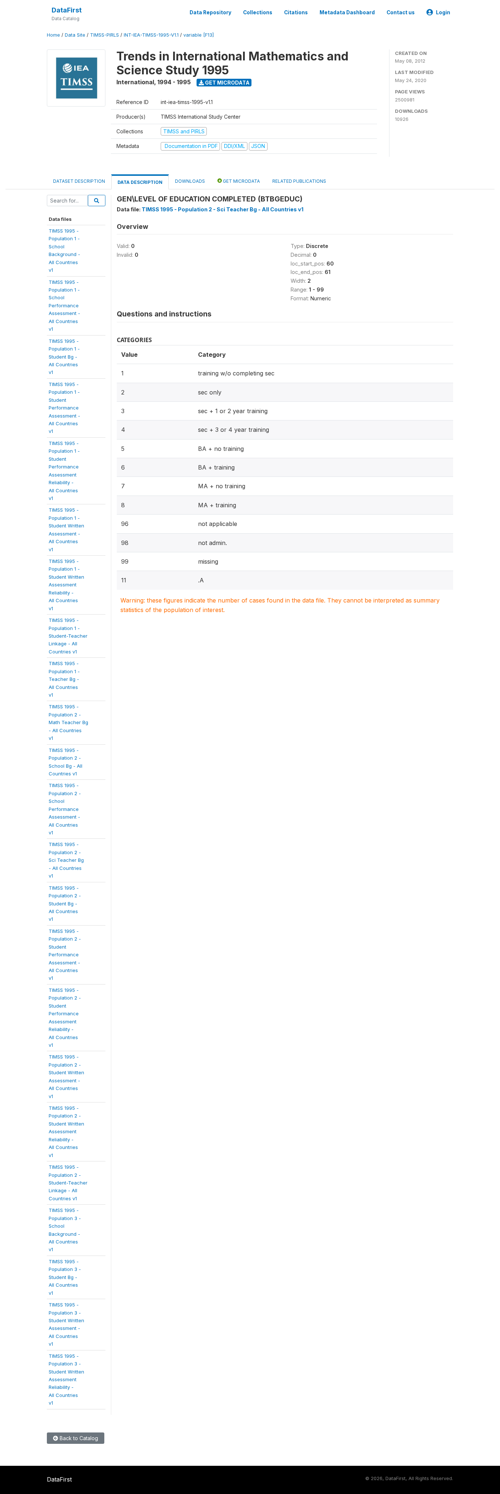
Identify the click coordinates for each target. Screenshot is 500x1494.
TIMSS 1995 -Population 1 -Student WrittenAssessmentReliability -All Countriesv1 (66, 584)
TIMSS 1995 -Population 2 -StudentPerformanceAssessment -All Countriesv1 (65, 954)
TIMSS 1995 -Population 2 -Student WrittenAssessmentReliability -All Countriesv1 (66, 1131)
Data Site (75, 35)
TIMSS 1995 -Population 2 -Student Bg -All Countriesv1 (65, 903)
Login (443, 12)
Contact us (401, 12)
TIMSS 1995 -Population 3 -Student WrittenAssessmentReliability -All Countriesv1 (66, 1379)
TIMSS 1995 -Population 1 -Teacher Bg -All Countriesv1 (64, 679)
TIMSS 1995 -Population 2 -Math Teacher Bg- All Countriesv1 (68, 722)
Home (53, 35)
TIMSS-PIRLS (104, 35)
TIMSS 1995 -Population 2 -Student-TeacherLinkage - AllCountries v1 (68, 1182)
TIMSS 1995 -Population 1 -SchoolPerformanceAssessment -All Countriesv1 (64, 305)
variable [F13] (198, 35)
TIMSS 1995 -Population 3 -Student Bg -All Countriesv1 (65, 1277)
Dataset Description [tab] (79, 181)
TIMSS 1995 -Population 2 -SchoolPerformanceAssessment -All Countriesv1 (65, 808)
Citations (296, 12)
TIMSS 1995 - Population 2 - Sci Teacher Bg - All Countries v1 (222, 209)
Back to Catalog (78, 1438)
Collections (257, 12)
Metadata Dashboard (347, 12)
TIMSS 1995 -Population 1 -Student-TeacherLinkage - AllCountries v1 (68, 636)
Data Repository (210, 12)
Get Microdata (227, 82)
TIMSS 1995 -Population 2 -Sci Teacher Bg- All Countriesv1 (66, 860)
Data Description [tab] (140, 182)
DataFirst (67, 10)
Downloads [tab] (190, 181)
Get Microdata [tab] (241, 181)
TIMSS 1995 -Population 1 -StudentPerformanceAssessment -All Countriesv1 (64, 407)
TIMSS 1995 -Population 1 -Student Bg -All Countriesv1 (64, 356)
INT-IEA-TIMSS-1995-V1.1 (151, 35)
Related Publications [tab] (299, 181)
